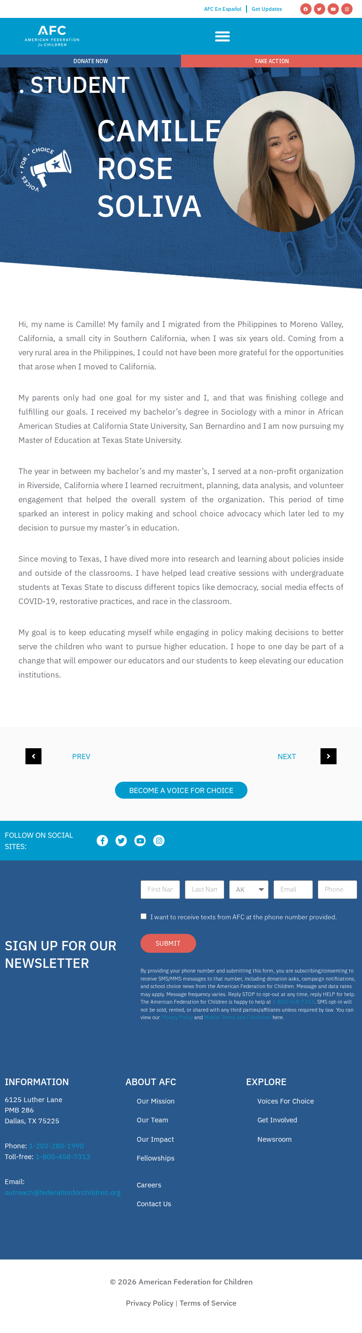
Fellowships (155, 1157)
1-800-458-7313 (293, 1001)
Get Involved (277, 1119)
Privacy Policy (177, 1017)
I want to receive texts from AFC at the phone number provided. (243, 917)
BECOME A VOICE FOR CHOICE (181, 790)
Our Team (152, 1119)
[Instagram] (347, 9)
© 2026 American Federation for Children (181, 1281)
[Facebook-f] (102, 840)
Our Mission (156, 1100)
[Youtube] (333, 9)
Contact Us (154, 1203)
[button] (223, 37)
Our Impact (155, 1139)
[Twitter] (319, 9)
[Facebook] (306, 9)
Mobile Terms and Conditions (237, 1017)
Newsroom (274, 1139)
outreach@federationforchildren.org (63, 1192)
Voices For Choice (285, 1100)
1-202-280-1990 (56, 1145)
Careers (149, 1184)
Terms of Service (208, 1303)
